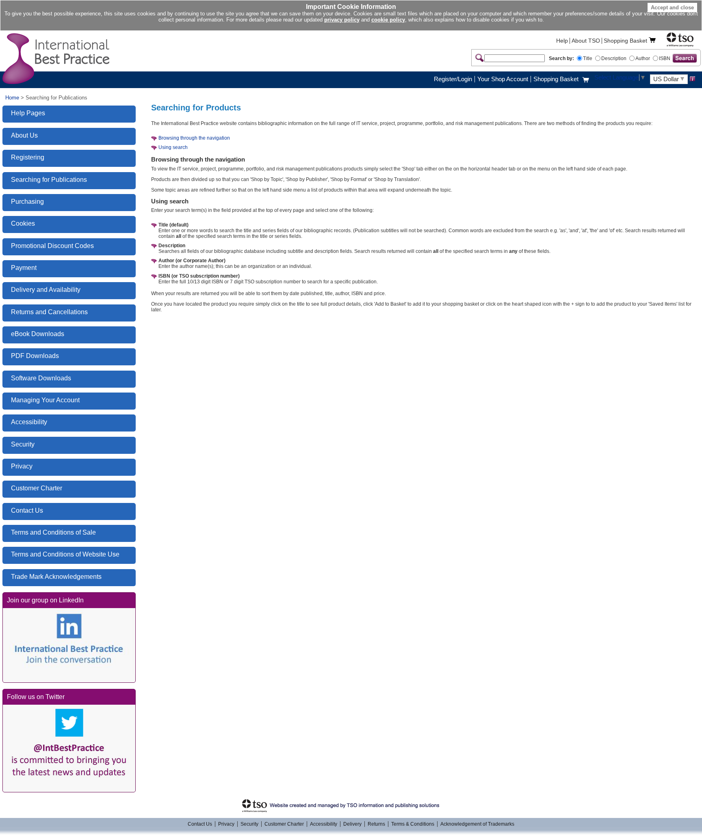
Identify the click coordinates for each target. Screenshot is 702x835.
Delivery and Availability (45, 289)
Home (12, 98)
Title (587, 58)
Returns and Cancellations (49, 312)
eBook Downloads (37, 333)
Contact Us (27, 510)
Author (642, 58)
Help (562, 41)
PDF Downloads (35, 355)
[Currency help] (692, 78)
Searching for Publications (49, 179)
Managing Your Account (45, 400)
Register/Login (453, 79)
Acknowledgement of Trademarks (477, 824)
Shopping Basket (625, 41)
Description (613, 58)
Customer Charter (36, 488)
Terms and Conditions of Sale (53, 532)
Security (23, 444)
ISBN (664, 58)
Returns (376, 824)
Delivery (352, 824)
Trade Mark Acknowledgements (56, 576)
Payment (24, 267)
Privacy (21, 466)
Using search (173, 147)
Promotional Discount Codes (52, 245)
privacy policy (342, 20)
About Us (24, 135)
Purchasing (27, 201)
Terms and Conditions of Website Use (65, 554)
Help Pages (28, 113)
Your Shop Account (502, 79)
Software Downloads (41, 378)
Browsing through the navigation (194, 138)
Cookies (23, 223)
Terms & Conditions (412, 824)
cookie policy (388, 20)
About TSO (586, 41)
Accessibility (29, 422)
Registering (27, 157)
